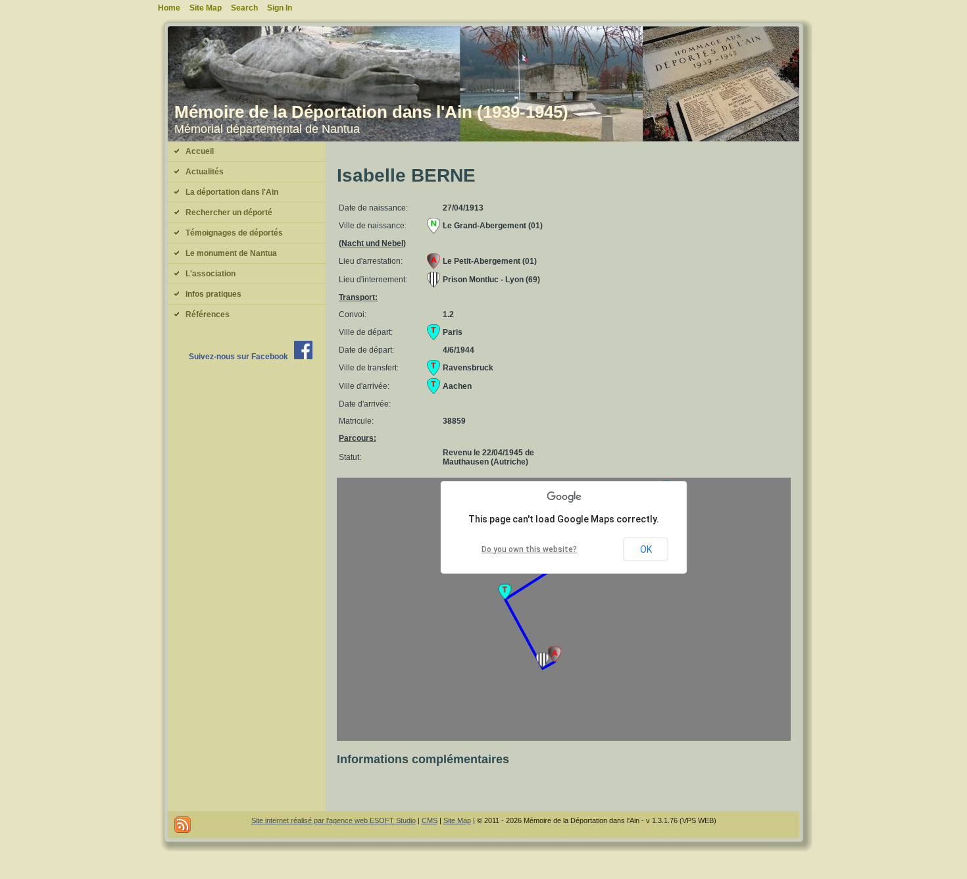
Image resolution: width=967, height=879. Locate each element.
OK (646, 549)
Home (169, 8)
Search (244, 8)
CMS (429, 820)
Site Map (457, 820)
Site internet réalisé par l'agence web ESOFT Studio (333, 820)
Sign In (279, 8)
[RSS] (182, 824)
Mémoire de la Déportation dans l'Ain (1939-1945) (371, 112)
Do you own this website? (529, 549)
